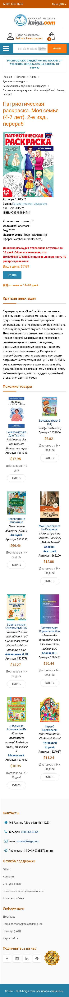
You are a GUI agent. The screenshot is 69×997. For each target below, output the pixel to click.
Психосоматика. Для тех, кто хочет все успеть (16, 435)
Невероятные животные (16, 520)
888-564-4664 (14, 4)
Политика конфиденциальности (23, 891)
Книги (33, 77)
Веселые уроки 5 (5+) (49, 422)
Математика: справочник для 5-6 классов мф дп (49, 633)
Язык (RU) (58, 4)
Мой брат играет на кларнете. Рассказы (49, 529)
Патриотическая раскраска (29, 203)
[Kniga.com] (34, 20)
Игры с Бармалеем (49, 728)
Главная (7, 77)
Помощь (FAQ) (12, 931)
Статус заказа (12, 883)
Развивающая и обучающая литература (24, 86)
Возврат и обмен (13, 898)
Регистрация (34, 38)
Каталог (20, 77)
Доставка (9, 916)
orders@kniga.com (27, 841)
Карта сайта (10, 938)
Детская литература (14, 81)
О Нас (6, 869)
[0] (55, 34)
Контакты (9, 876)
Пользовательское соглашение (23, 923)
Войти (19, 38)
